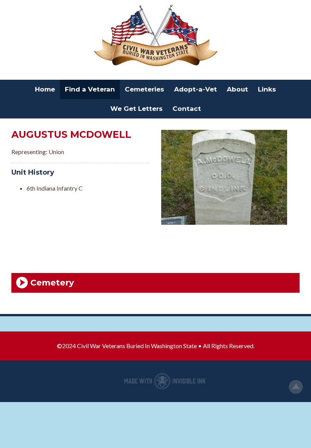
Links (267, 89)
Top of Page (295, 386)
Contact (187, 108)
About (237, 89)
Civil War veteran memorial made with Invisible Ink (165, 381)
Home (45, 89)
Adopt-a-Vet (195, 89)
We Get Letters (136, 108)
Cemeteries (144, 89)
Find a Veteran (90, 89)
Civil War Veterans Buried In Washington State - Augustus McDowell (155, 36)
